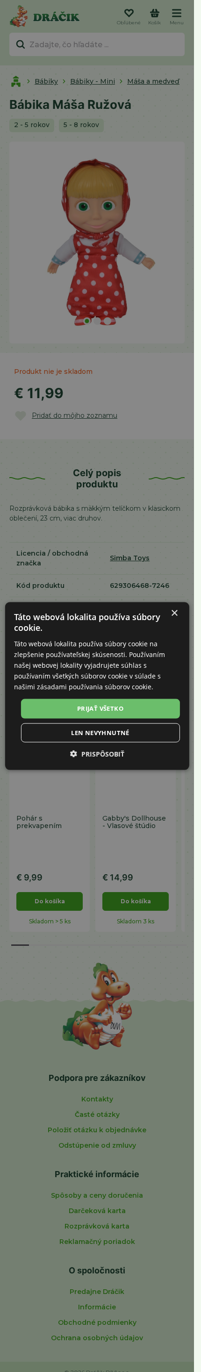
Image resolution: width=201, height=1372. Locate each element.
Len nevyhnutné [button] (100, 732)
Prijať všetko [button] (100, 708)
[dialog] (97, 686)
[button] (97, 753)
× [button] (174, 613)
